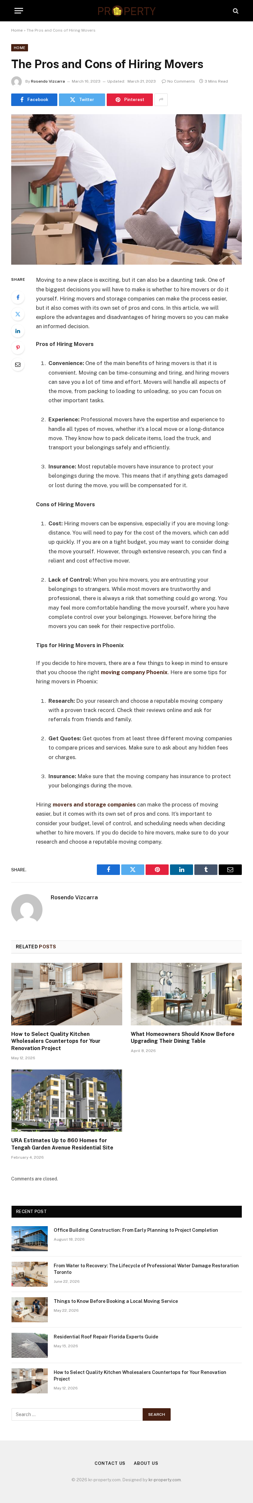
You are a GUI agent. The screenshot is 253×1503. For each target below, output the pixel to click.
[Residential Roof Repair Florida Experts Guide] (30, 1345)
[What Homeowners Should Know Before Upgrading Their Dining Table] (186, 994)
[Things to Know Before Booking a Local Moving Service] (30, 1309)
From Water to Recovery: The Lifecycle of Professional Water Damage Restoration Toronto (146, 1269)
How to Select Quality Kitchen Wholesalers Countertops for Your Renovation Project (55, 1041)
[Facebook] (17, 297)
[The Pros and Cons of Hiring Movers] (126, 189)
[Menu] (18, 10)
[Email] (17, 364)
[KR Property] (126, 10)
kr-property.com (165, 1479)
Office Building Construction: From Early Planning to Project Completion (136, 1230)
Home (17, 30)
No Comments (181, 81)
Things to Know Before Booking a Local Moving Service (116, 1301)
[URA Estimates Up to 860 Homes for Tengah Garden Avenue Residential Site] (66, 1100)
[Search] (235, 10)
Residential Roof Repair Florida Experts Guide (106, 1336)
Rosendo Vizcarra (48, 81)
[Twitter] (17, 314)
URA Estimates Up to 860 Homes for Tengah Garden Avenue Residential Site (62, 1144)
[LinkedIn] (17, 330)
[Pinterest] (17, 347)
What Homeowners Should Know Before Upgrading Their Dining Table (183, 1037)
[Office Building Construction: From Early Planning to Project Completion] (30, 1238)
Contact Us (110, 1463)
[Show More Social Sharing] (161, 99)
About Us (146, 1463)
